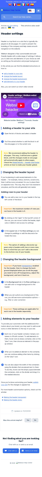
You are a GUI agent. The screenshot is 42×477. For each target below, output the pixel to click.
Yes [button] (28, 420)
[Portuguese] (27, 5)
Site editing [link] (14, 26)
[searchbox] (21, 17)
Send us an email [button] (31, 451)
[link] (9, 28)
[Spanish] (32, 5)
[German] (19, 5)
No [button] (35, 420)
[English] (10, 5)
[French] (14, 5)
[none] (11, 10)
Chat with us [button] (12, 451)
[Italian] (23, 5)
